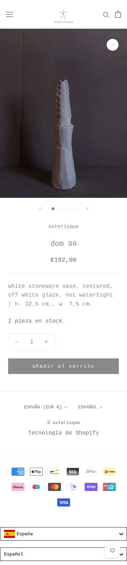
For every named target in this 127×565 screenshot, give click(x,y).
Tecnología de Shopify (63, 433)
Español (87, 407)
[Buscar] (106, 14)
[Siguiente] (87, 208)
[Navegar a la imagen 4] (74, 208)
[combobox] (63, 534)
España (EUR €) (43, 407)
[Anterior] (40, 208)
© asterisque (63, 422)
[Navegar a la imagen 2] (60, 208)
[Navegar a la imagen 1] (53, 208)
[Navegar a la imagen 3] (67, 208)
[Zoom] (113, 45)
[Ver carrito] (118, 14)
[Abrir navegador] (9, 14)
